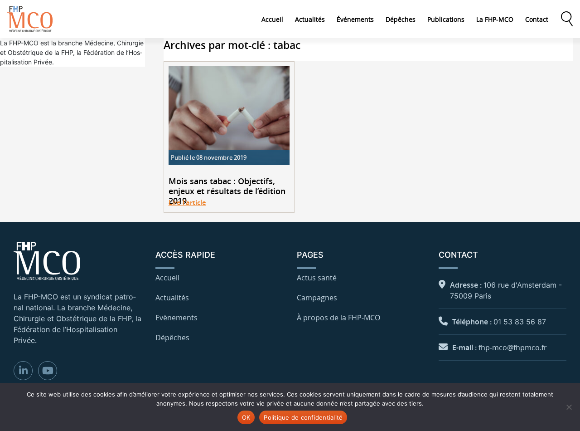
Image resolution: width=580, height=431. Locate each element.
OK (246, 417)
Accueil (272, 19)
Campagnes (317, 298)
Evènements (176, 318)
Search (567, 19)
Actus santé (317, 278)
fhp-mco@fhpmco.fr (512, 348)
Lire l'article (187, 202)
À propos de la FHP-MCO (338, 318)
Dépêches (401, 19)
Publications (445, 19)
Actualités (310, 19)
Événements (355, 19)
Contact (536, 19)
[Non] (568, 406)
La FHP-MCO (494, 19)
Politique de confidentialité (303, 417)
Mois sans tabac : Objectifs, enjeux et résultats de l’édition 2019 (227, 191)
